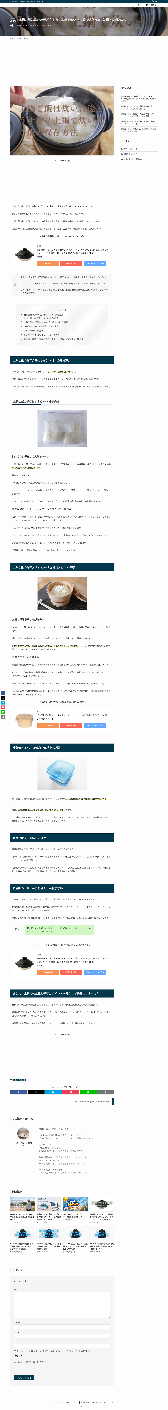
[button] (18, 1092)
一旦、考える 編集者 (23, 1144)
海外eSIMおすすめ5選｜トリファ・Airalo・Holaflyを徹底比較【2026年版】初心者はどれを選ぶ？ (138, 98)
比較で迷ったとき (130, 154)
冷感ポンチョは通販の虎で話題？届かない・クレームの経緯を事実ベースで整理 (138, 115)
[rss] (153, 1)
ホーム (57, 1402)
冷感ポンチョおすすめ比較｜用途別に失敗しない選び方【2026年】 (138, 122)
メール (18, 1332)
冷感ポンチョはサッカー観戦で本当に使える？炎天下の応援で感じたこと (137, 107)
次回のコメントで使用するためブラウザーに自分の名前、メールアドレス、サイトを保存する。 (54, 1351)
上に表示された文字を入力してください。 (30, 1362)
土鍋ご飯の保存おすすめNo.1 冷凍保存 (43, 318)
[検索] (156, 1)
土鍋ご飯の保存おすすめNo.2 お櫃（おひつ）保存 (46, 322)
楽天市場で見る (71, 263)
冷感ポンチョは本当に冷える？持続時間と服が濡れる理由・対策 (138, 130)
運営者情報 (85, 1402)
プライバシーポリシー (70, 1402)
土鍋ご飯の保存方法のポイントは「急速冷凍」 (44, 315)
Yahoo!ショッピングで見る (95, 263)
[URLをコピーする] (105, 1092)
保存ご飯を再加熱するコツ (36, 331)
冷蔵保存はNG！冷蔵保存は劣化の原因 (41, 326)
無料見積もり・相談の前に (133, 159)
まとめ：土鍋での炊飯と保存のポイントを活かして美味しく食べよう (54, 339)
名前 (17, 1322)
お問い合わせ (96, 1402)
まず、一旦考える (18, 25)
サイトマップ (108, 1402)
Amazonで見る (48, 263)
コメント (18, 1290)
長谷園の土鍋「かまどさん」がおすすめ (41, 335)
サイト (16, 1342)
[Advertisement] (84, 67)
